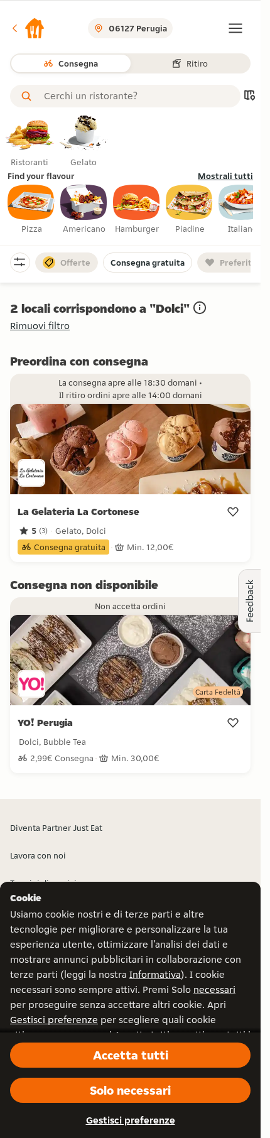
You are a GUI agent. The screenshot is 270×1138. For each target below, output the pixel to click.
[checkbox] (31, 210)
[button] (27, 28)
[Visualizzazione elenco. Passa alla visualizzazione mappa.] (249, 96)
